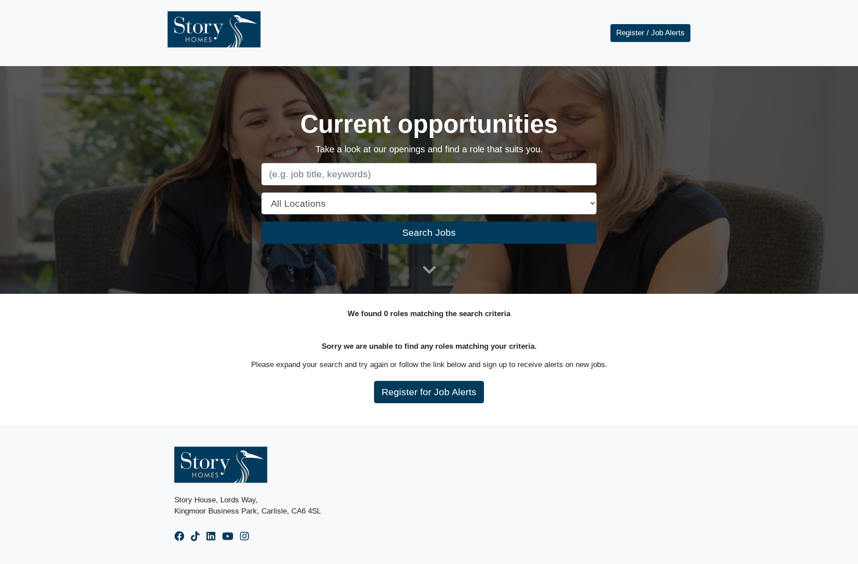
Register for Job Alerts (429, 392)
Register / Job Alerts (650, 33)
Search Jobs (429, 232)
